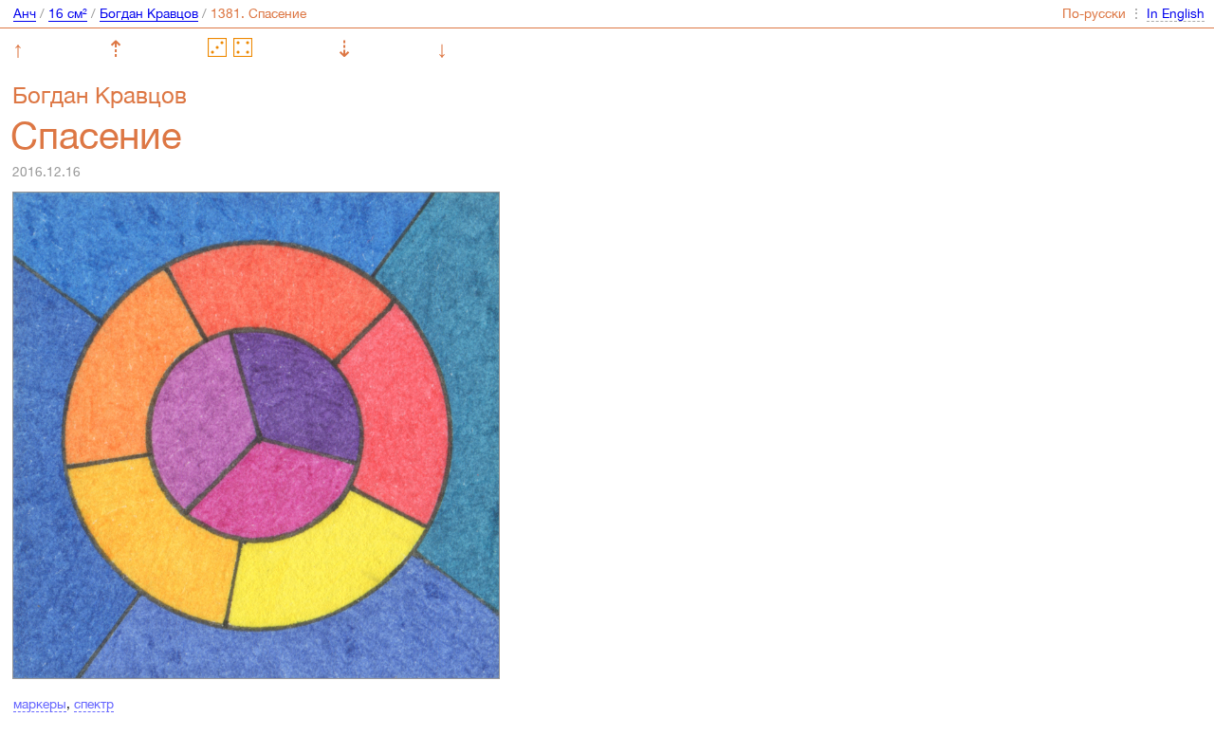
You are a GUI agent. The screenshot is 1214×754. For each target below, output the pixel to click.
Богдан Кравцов (149, 13)
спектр (94, 703)
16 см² (67, 13)
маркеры (39, 703)
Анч (24, 13)
